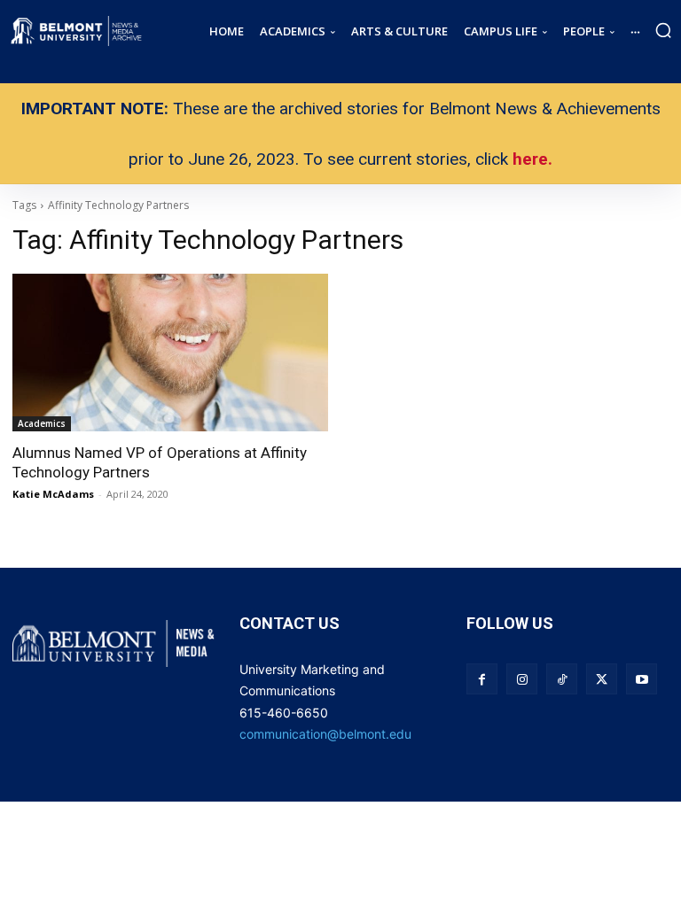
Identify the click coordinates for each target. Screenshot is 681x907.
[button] (663, 30)
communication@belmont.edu (325, 733)
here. (532, 159)
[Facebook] (481, 678)
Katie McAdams (53, 493)
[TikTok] (561, 678)
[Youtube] (641, 678)
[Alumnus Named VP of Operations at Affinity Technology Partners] (170, 352)
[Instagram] (521, 678)
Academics (42, 423)
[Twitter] (601, 678)
